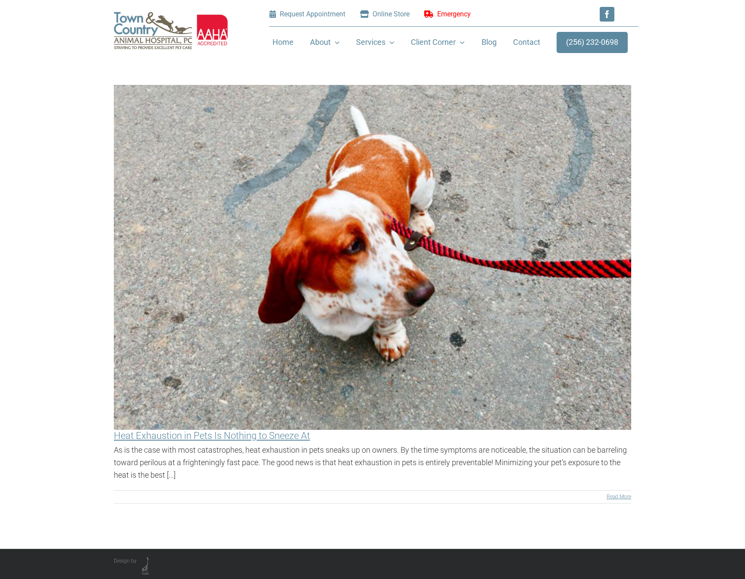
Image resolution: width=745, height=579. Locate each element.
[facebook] (607, 14)
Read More (619, 497)
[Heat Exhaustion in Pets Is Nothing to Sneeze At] (372, 257)
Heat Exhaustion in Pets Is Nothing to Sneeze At (212, 435)
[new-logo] (171, 15)
